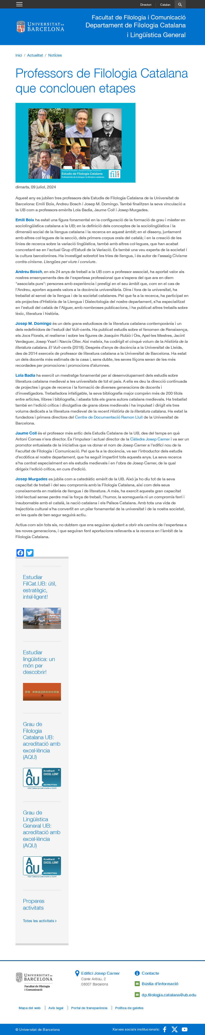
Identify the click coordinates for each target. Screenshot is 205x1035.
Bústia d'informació (160, 983)
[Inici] (42, 26)
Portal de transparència (89, 1008)
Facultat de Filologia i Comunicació (139, 17)
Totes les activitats (38, 921)
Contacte (150, 973)
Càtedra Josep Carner (150, 439)
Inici (19, 55)
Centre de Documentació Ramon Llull (109, 417)
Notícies (55, 55)
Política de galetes (129, 1008)
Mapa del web (29, 1008)
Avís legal (56, 1008)
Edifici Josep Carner (100, 973)
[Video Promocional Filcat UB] (42, 618)
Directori (146, 4)
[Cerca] (180, 4)
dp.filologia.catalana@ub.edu (169, 994)
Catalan (165, 4)
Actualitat (35, 55)
